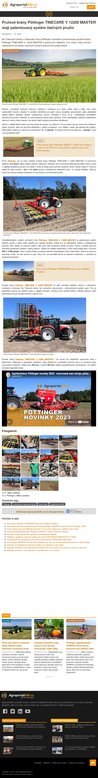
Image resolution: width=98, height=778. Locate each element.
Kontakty (37, 762)
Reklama (46, 762)
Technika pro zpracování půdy (24, 504)
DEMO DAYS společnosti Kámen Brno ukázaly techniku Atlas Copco (80, 737)
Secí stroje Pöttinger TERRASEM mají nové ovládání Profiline (63, 270)
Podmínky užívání (59, 762)
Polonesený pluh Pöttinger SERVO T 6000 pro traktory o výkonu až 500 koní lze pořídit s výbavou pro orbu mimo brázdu (63, 147)
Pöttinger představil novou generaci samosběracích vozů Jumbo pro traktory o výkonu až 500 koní (47, 547)
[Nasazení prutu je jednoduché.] (30, 448)
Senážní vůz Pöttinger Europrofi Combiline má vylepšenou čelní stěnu (35, 545)
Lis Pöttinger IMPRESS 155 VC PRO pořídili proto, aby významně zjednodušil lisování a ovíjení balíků (48, 542)
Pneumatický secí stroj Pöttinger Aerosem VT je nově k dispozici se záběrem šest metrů (42, 528)
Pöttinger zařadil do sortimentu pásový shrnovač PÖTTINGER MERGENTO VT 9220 (41, 537)
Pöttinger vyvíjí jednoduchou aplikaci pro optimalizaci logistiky (32, 534)
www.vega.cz (28, 774)
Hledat (91, 7)
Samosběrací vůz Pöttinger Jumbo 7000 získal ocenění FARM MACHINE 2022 (39, 539)
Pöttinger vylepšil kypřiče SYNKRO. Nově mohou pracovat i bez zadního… (31, 726)
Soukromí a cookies (77, 762)
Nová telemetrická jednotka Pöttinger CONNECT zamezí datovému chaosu (37, 531)
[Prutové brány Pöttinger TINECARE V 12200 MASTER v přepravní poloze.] (44, 352)
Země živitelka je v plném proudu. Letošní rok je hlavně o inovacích (29, 737)
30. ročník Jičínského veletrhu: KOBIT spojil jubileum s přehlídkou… (80, 748)
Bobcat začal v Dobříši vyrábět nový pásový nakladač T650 (79, 726)
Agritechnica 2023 (57, 504)
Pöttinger (12, 161)
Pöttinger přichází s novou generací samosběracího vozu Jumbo (33, 550)
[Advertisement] (49, 581)
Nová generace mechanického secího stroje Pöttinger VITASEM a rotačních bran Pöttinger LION (46, 526)
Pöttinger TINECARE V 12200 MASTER (57, 240)
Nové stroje (43, 504)
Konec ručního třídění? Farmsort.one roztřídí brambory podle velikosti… (31, 748)
